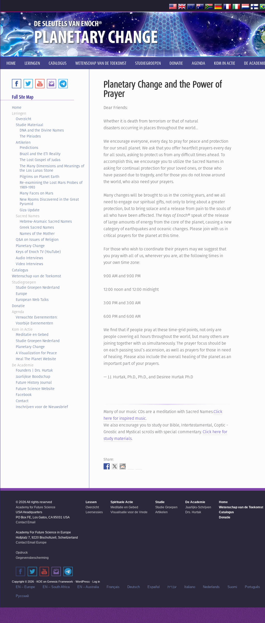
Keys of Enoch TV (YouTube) (38, 251)
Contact (22, 400)
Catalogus (20, 270)
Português (252, 587)
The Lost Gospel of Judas (40, 159)
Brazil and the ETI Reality (40, 153)
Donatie (18, 305)
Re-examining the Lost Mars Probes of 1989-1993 (51, 185)
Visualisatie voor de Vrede (129, 512)
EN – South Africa (56, 587)
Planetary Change (30, 245)
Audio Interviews (29, 257)
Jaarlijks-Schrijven (198, 507)
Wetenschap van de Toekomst (36, 276)
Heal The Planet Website (36, 358)
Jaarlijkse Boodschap (33, 376)
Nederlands (211, 587)
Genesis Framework (60, 581)
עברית (171, 587)
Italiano (189, 587)
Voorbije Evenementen (34, 323)
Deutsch (133, 587)
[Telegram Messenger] (63, 83)
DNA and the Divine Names (42, 130)
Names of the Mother (37, 233)
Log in (96, 581)
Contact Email (25, 522)
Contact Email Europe (31, 542)
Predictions (29, 147)
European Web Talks (32, 299)
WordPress (83, 581)
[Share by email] (139, 466)
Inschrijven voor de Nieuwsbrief (42, 406)
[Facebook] (16, 83)
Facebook (24, 394)
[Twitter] (28, 83)
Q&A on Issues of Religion (37, 239)
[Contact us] (51, 83)
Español (154, 587)
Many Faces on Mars (36, 193)
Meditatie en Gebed (32, 334)
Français (113, 587)
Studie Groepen (166, 507)
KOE (39, 581)
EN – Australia (88, 587)
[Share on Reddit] (123, 466)
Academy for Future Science (35, 507)
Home (16, 107)
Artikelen (23, 142)
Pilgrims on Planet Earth (39, 176)
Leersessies (94, 512)
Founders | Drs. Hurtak (34, 370)
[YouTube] (40, 83)
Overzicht (23, 118)
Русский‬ (22, 596)
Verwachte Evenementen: (36, 317)
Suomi (232, 587)
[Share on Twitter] (115, 466)
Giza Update (30, 210)
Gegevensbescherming (32, 558)
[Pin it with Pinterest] (131, 466)
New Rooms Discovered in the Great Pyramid (49, 202)
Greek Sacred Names (37, 227)
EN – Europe (25, 587)
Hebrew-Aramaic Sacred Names (46, 221)
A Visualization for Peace (36, 353)
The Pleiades (30, 136)
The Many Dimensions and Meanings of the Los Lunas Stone (52, 168)
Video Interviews (29, 263)
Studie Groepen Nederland (38, 287)
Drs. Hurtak (193, 512)
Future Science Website (35, 388)
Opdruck (22, 552)
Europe (21, 293)
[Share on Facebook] (107, 466)
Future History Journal (34, 382)
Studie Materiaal (29, 124)
